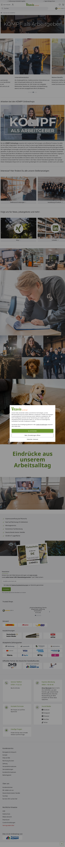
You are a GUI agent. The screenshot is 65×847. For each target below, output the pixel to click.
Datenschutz (29, 439)
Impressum (35, 439)
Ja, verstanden (32, 431)
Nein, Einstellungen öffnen (32, 435)
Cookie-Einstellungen (41, 424)
